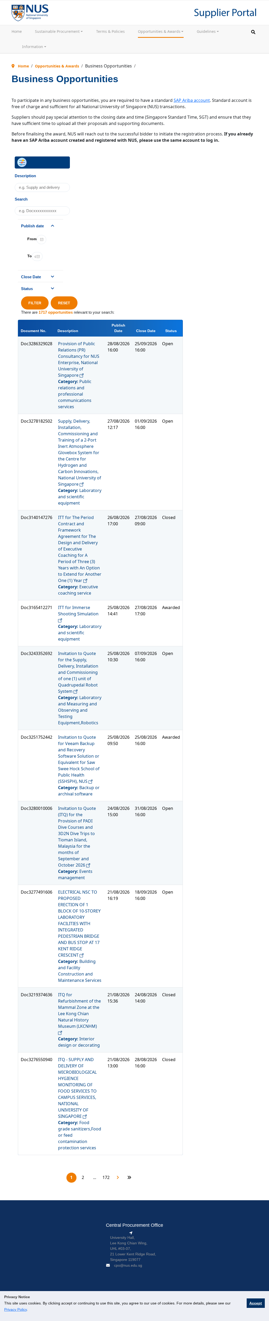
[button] (253, 32)
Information (32, 46)
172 (106, 1177)
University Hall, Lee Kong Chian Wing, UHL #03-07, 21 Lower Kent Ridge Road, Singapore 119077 (133, 1248)
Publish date (32, 226)
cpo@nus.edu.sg (128, 1265)
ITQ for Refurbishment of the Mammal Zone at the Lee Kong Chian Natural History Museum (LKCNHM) (79, 1010)
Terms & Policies (110, 31)
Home (17, 31)
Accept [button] (255, 1303)
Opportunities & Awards (159, 31)
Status (27, 288)
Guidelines (206, 31)
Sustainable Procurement (57, 31)
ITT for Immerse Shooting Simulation (78, 611)
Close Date (31, 277)
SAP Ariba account (192, 100)
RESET (64, 303)
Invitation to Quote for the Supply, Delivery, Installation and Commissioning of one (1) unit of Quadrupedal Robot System (78, 672)
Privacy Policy (15, 1309)
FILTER (34, 303)
